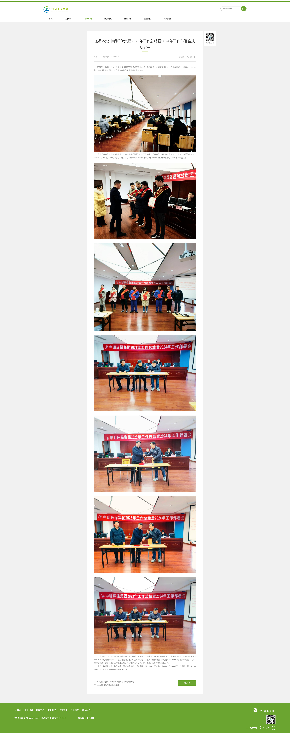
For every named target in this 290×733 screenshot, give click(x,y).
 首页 (50, 19)
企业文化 (127, 19)
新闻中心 (88, 19)
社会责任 (147, 19)
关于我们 (68, 19)
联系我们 (167, 19)
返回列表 (187, 683)
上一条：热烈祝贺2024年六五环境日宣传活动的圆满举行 (114, 682)
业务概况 (108, 19)
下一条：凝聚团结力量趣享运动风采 (106, 685)
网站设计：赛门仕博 (86, 718)
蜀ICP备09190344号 (58, 718)
